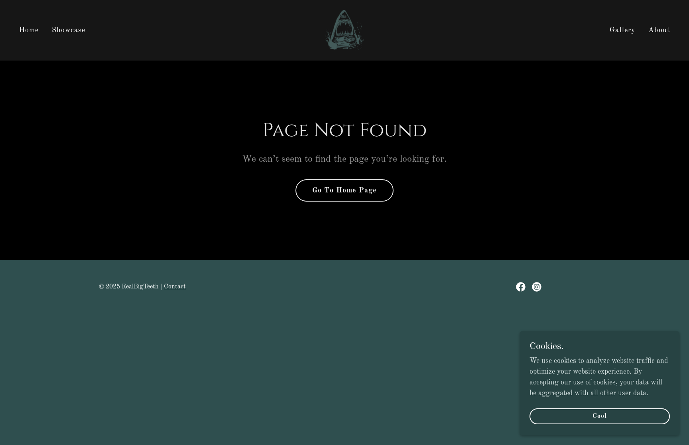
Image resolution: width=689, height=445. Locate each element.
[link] (344, 29)
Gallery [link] (623, 30)
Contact (175, 287)
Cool (600, 416)
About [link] (659, 30)
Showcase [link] (69, 30)
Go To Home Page (344, 190)
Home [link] (29, 30)
